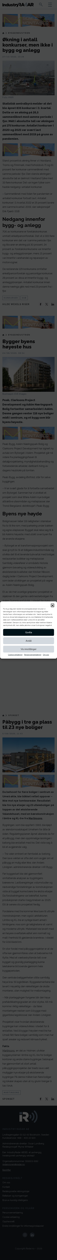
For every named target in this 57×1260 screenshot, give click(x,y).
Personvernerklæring (32, 655)
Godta (28, 632)
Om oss (46, 655)
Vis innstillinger (28, 649)
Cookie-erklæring (15, 655)
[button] (52, 605)
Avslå (28, 640)
